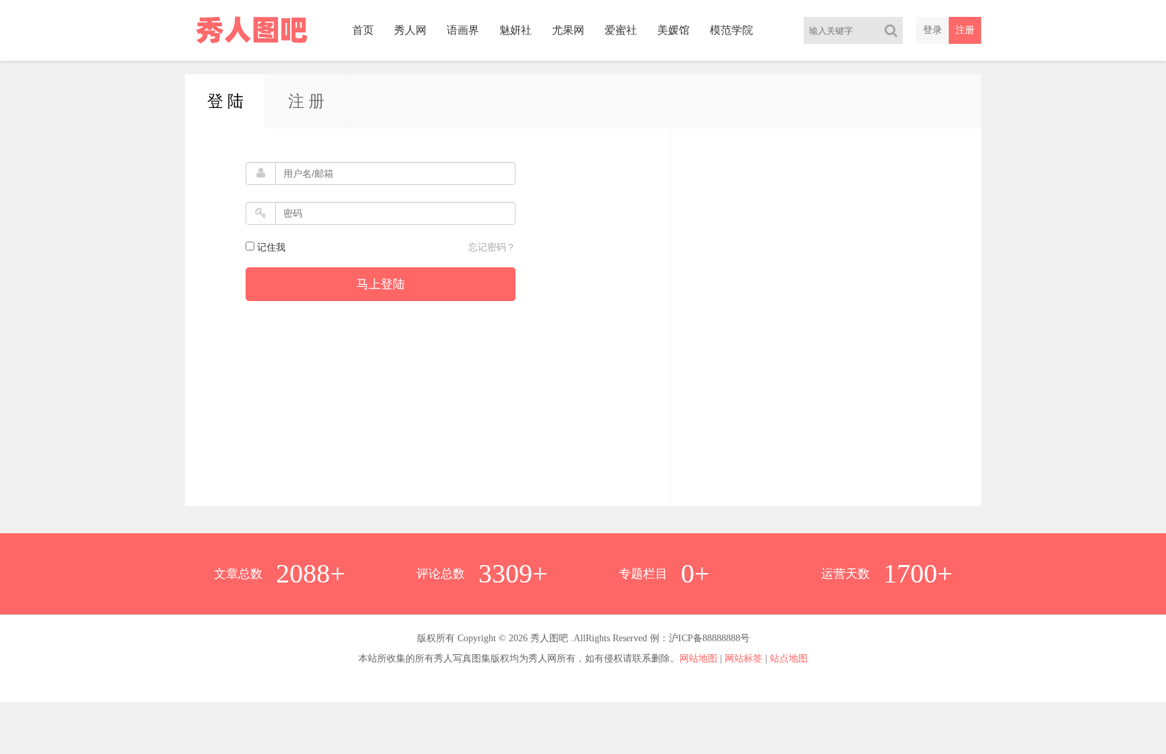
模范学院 (731, 30)
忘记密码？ (492, 247)
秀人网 (410, 30)
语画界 (463, 30)
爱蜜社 (621, 30)
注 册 (306, 101)
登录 (932, 30)
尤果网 (568, 30)
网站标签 (743, 658)
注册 (964, 30)
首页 (363, 30)
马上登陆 (380, 284)
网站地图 (698, 658)
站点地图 (789, 658)
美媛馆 (673, 30)
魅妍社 (515, 30)
